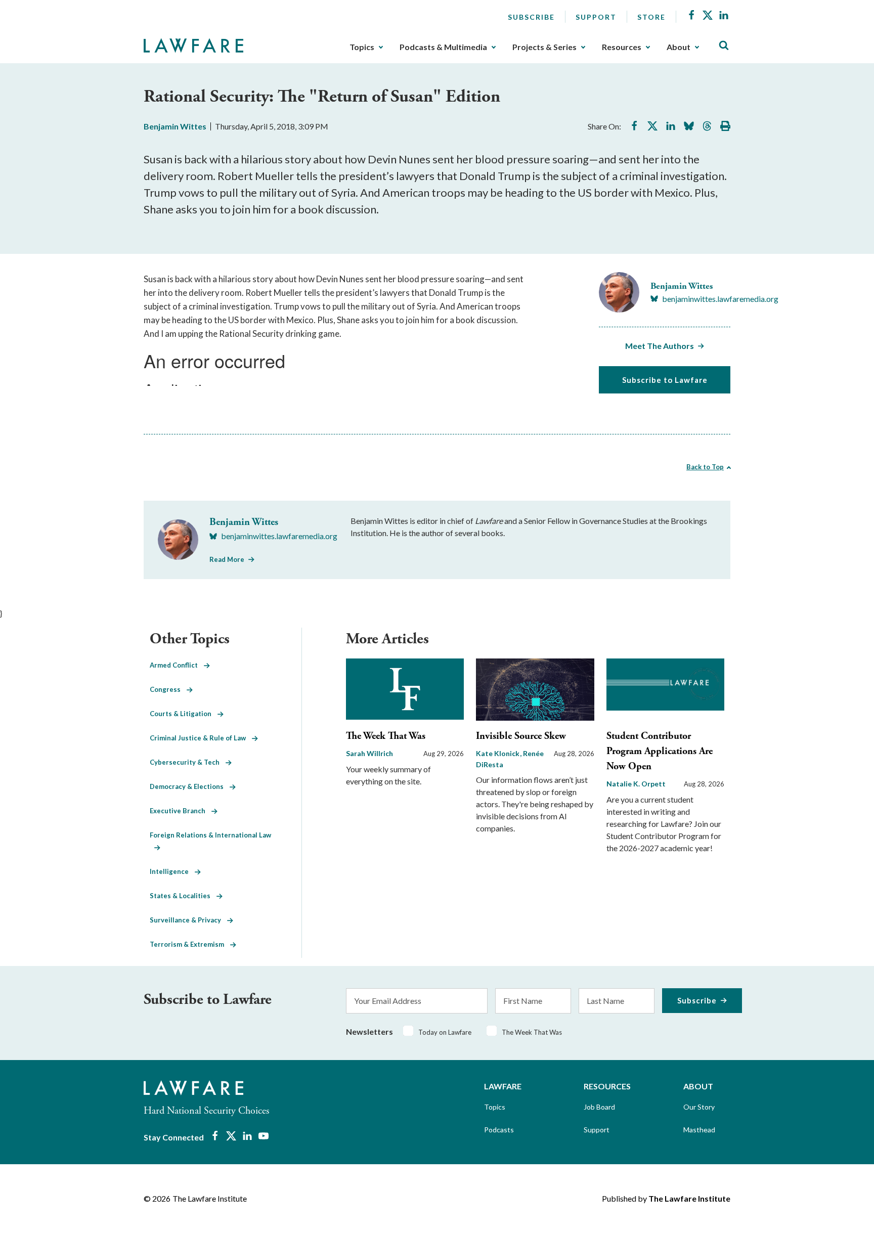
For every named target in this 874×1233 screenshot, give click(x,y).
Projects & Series (544, 47)
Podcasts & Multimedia (443, 47)
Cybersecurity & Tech (188, 762)
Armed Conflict (177, 665)
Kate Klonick (498, 753)
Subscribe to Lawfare (665, 379)
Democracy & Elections (190, 786)
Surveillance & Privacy (188, 920)
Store (651, 17)
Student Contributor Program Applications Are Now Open (659, 751)
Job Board (599, 1107)
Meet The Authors (659, 345)
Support (596, 17)
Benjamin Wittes (175, 126)
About (678, 47)
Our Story (699, 1107)
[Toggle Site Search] (724, 46)
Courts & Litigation (183, 714)
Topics (361, 47)
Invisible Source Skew (521, 736)
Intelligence (172, 871)
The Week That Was (385, 736)
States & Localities (183, 896)
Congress (168, 689)
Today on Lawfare (444, 1032)
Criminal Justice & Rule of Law (201, 738)
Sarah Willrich (369, 753)
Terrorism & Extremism (190, 944)
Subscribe (531, 17)
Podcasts (499, 1129)
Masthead (699, 1129)
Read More (226, 559)
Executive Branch (180, 811)
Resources (621, 47)
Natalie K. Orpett (636, 783)
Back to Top (705, 467)
